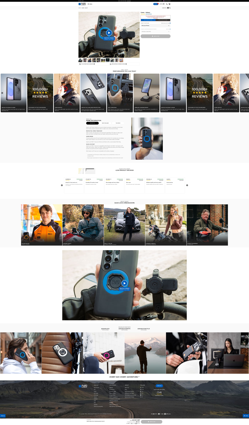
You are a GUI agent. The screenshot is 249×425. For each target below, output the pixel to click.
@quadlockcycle (144, 328)
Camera (95, 404)
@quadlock (105, 328)
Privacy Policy (112, 393)
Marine (95, 397)
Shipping (111, 402)
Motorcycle (96, 387)
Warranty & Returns (113, 400)
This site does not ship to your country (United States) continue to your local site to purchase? (156, 17)
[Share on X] (170, 8)
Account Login (112, 391)
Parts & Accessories (98, 406)
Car (94, 389)
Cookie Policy (112, 395)
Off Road (96, 393)
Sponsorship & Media (129, 397)
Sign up (3, 415)
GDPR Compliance (113, 397)
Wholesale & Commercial (130, 395)
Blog (126, 389)
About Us (127, 387)
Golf (95, 400)
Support (111, 387)
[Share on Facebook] (168, 8)
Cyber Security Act (113, 404)
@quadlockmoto (124, 328)
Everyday (96, 395)
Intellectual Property (129, 391)
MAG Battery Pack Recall (115, 406)
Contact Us (111, 389)
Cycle (95, 391)
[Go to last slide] (2, 93)
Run (95, 402)
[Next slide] (247, 93)
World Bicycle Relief (129, 393)
